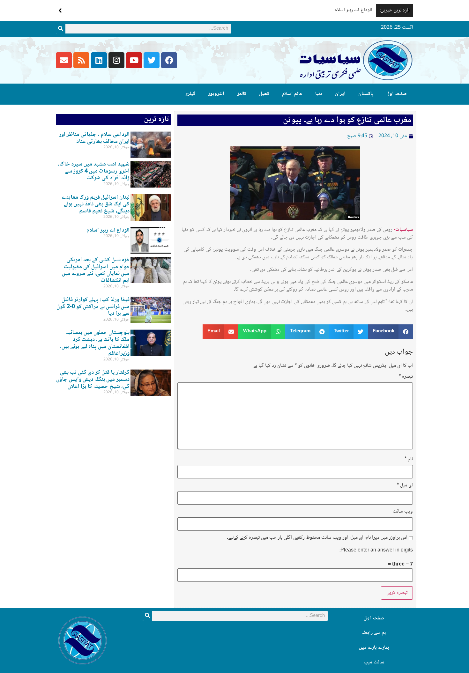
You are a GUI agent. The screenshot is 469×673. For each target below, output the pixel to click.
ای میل (405, 485)
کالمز (241, 94)
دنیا (318, 94)
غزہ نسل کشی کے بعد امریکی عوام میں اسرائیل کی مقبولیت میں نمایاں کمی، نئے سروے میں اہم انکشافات (96, 270)
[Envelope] (64, 60)
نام (409, 459)
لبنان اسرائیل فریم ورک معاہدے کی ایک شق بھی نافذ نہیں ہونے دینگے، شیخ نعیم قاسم (96, 204)
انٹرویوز (216, 94)
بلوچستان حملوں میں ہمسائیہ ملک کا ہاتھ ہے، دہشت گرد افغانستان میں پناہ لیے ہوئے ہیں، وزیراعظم (95, 343)
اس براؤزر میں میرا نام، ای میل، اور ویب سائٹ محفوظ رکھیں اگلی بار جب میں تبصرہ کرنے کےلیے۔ (317, 537)
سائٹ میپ (374, 662)
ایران (340, 94)
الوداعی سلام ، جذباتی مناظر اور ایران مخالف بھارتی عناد (94, 138)
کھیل (264, 94)
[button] (409, 11)
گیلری (189, 94)
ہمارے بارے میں (374, 647)
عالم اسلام (292, 94)
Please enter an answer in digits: (376, 550)
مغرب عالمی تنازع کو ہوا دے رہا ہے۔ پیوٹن (347, 120)
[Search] (60, 28)
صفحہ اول (396, 94)
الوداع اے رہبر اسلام (353, 10)
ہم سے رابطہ (374, 633)
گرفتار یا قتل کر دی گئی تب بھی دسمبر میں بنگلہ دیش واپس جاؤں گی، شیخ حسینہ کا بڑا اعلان (93, 379)
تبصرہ (406, 376)
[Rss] (81, 60)
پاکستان (366, 94)
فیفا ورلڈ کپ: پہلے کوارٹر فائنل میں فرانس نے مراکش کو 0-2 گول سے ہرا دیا (93, 306)
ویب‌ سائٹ (403, 511)
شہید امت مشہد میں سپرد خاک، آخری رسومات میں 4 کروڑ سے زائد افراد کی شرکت (94, 171)
